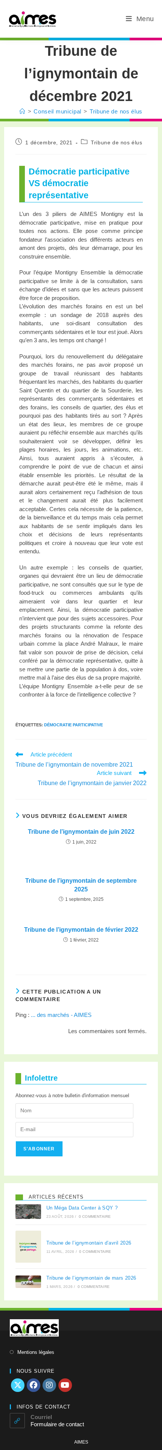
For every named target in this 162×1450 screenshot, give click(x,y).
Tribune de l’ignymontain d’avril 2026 (88, 1243)
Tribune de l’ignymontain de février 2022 (81, 929)
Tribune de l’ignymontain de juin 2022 (81, 831)
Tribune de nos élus (116, 111)
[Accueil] (23, 111)
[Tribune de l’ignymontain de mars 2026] (28, 1281)
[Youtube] (65, 1385)
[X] (17, 1385)
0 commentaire (95, 1216)
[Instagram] (49, 1385)
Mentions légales (35, 1352)
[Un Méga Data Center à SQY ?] (28, 1211)
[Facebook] (33, 1385)
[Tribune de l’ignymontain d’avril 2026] (28, 1247)
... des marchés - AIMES (61, 1015)
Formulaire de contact (57, 1424)
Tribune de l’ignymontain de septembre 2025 (81, 884)
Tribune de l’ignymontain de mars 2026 (91, 1278)
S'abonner (39, 1148)
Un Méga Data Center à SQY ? (82, 1208)
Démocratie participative (73, 725)
